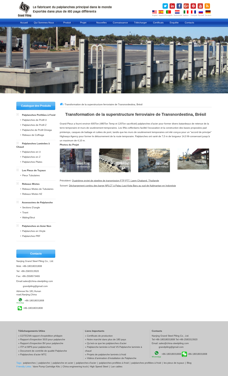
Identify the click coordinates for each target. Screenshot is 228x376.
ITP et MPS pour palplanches (35, 347)
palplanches (29, 362)
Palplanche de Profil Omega (37, 130)
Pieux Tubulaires (31, 175)
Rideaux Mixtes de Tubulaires (37, 189)
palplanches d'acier (86, 362)
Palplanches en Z (31, 157)
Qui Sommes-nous (44, 22)
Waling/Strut (28, 217)
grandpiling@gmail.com (35, 286)
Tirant (25, 212)
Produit (67, 22)
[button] (19, 115)
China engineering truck (75, 366)
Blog (189, 362)
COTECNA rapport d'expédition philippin (41, 335)
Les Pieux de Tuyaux (34, 170)
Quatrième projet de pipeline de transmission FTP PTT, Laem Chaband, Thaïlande (115, 180)
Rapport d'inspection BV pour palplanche (41, 343)
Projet (83, 22)
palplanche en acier (63, 362)
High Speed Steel (99, 366)
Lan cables (116, 366)
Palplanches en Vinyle (33, 231)
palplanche (44, 362)
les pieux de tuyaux (174, 362)
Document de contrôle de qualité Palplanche (43, 350)
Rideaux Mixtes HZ (32, 194)
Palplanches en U (31, 152)
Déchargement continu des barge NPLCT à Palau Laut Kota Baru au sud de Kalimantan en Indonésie (122, 185)
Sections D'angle (31, 207)
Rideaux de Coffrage (33, 135)
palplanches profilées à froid (114, 362)
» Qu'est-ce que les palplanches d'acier (106, 343)
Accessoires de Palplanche (37, 202)
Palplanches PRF (31, 236)
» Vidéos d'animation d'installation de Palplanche (110, 358)
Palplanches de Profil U (34, 120)
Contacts (189, 22)
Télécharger (140, 22)
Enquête (174, 22)
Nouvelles (101, 22)
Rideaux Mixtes (31, 184)
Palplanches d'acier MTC (33, 354)
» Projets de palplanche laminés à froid (105, 354)
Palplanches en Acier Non (36, 226)
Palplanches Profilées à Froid (38, 115)
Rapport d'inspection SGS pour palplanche (42, 339)
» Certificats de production (99, 335)
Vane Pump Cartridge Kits (46, 366)
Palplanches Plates (32, 162)
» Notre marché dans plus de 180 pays (105, 339)
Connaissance (120, 22)
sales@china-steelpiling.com (38, 281)
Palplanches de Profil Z (34, 125)
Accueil (24, 22)
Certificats (158, 22)
